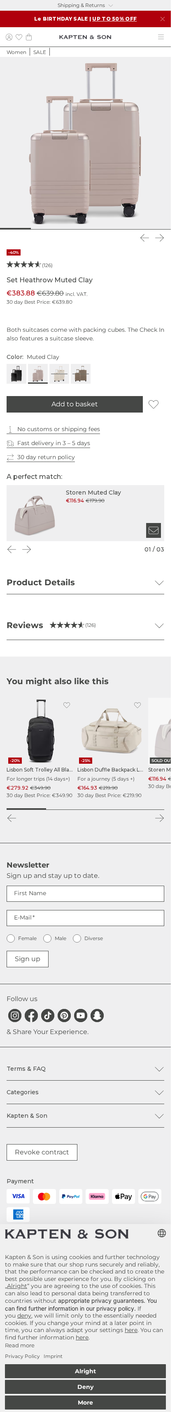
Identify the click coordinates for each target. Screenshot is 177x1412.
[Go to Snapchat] (97, 1015)
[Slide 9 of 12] (121, 229)
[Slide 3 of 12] (35, 229)
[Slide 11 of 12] (149, 229)
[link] (40, 748)
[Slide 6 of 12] (78, 229)
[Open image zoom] (85, 142)
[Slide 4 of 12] (50, 229)
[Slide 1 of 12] (7, 229)
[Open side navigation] (161, 37)
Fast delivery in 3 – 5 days (53, 443)
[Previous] (144, 238)
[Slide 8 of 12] (107, 229)
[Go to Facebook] (31, 1015)
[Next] (159, 238)
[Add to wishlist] (153, 404)
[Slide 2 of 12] (21, 229)
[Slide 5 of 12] (64, 229)
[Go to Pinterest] (64, 1015)
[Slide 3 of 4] (105, 809)
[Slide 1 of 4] (26, 809)
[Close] (162, 19)
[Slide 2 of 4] (66, 809)
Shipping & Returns (81, 5)
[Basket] (29, 37)
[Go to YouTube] (80, 1015)
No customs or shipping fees (58, 429)
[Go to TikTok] (47, 1015)
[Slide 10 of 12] (135, 229)
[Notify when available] (153, 530)
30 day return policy (46, 457)
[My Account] (9, 37)
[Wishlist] (19, 37)
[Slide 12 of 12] (163, 229)
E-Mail (23, 917)
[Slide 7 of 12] (93, 229)
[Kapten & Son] (85, 37)
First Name (30, 893)
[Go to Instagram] (14, 1015)
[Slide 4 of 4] (144, 809)
